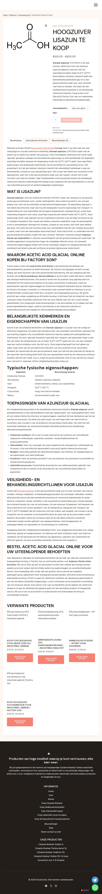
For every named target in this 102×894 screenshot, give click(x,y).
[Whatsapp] (95, 887)
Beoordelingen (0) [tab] (60, 140)
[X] (51, 886)
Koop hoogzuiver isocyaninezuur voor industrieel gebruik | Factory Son (19, 706)
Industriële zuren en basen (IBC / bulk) (75, 130)
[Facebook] (46, 886)
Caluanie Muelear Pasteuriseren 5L (51, 848)
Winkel (51, 799)
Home (51, 791)
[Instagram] (56, 886)
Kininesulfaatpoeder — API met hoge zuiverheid (81, 643)
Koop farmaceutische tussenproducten (52, 819)
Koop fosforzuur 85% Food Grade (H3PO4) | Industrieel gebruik (19, 643)
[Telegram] (95, 880)
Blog (51, 828)
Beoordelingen (51, 824)
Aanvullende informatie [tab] (36, 140)
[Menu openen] (95, 5)
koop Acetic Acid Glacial (42, 148)
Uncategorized (63, 26)
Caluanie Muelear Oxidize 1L (51, 844)
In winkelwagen (71, 120)
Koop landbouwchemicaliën (52, 807)
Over (51, 795)
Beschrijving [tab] (15, 140)
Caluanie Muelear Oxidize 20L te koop (51, 856)
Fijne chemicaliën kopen (52, 811)
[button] (46, 26)
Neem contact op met (51, 832)
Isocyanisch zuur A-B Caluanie (51, 860)
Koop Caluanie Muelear (52, 803)
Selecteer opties (20, 658)
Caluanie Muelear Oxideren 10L (51, 852)
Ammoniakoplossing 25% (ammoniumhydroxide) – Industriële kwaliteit (51, 643)
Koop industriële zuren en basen (52, 815)
